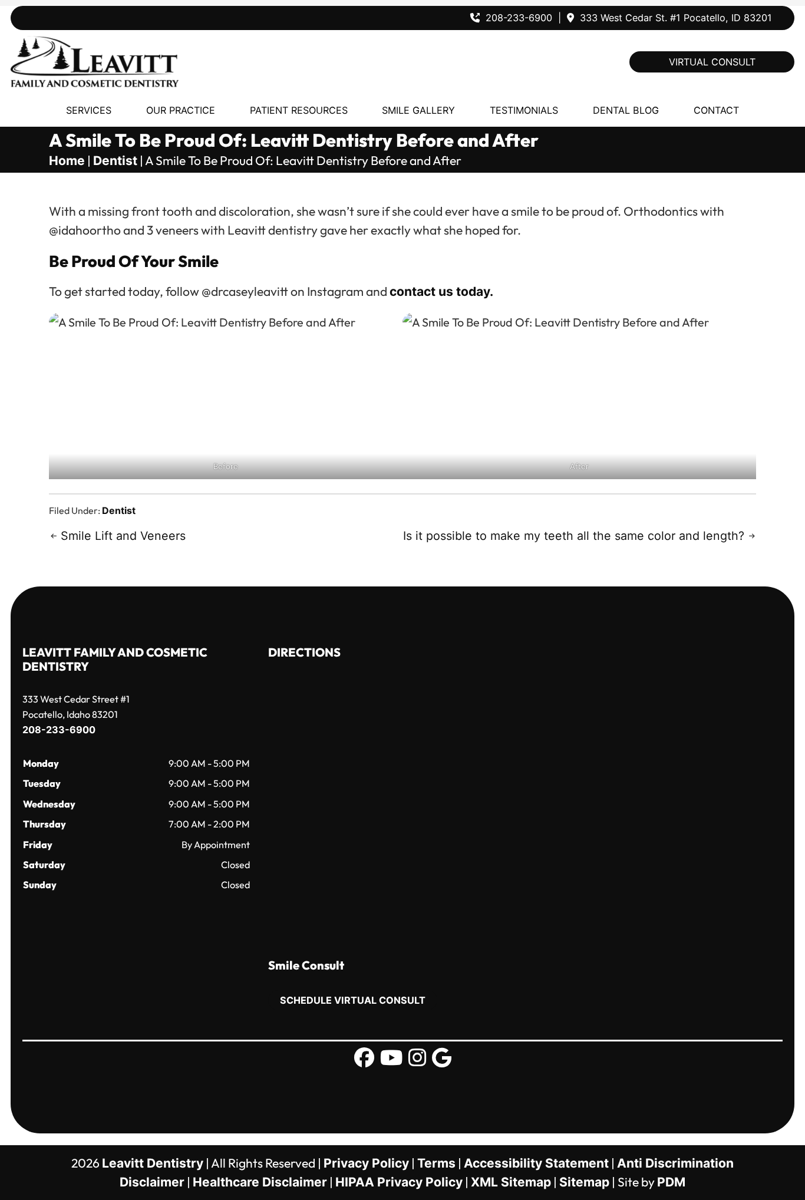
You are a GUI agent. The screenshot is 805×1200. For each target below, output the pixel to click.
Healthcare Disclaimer (260, 1182)
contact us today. (441, 291)
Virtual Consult (712, 62)
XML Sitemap (511, 1182)
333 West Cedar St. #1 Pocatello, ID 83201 (674, 18)
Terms (436, 1163)
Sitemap (584, 1182)
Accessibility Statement (536, 1163)
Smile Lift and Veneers (123, 536)
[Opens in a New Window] (364, 1057)
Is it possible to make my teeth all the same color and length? (573, 536)
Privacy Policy (366, 1163)
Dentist (115, 160)
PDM (671, 1182)
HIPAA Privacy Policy (399, 1182)
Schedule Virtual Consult (352, 1000)
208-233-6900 (519, 18)
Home (67, 160)
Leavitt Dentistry (152, 1163)
